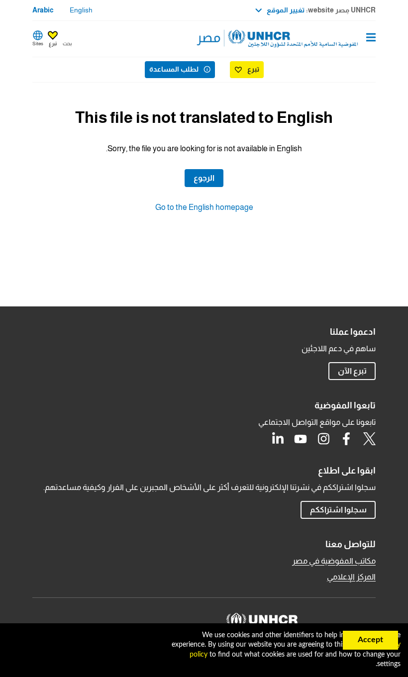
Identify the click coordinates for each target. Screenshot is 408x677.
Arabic (43, 10)
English (81, 10)
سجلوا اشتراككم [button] (333, 509)
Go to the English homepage (204, 207)
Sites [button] (37, 43)
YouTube (300, 438)
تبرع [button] (53, 43)
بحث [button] (67, 43)
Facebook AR (346, 438)
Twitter (369, 438)
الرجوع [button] (204, 178)
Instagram (323, 438)
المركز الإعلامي (351, 577)
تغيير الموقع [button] (286, 10)
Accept (370, 640)
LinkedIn (277, 438)
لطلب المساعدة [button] (174, 69)
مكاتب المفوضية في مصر (334, 561)
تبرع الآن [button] (352, 371)
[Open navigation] (371, 38)
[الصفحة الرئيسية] (325, 39)
